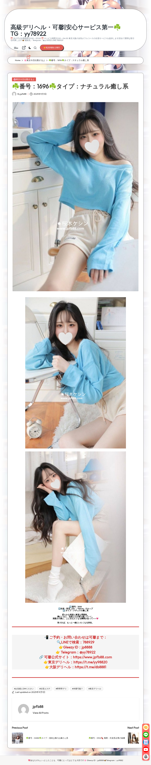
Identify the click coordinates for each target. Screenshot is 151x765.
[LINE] (146, 735)
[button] (52, 48)
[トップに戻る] (146, 757)
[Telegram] (146, 742)
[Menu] (16, 48)
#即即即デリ (61, 688)
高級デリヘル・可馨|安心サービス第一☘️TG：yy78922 (65, 30)
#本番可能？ (77, 688)
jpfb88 (38, 706)
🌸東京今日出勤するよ (24, 79)
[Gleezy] (146, 727)
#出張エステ (44, 688)
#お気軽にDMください (24, 688)
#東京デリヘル (94, 688)
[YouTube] (146, 749)
